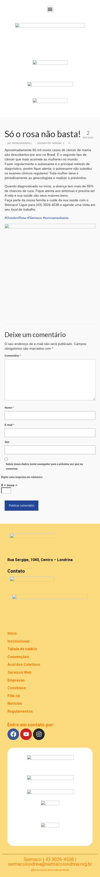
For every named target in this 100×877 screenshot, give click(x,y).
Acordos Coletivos (23, 664)
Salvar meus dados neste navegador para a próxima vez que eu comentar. (44, 466)
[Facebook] (13, 734)
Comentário (13, 355)
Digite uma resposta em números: (22, 477)
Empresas (16, 680)
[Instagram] (39, 734)
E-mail (9, 424)
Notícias (56, 143)
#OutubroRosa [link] (15, 218)
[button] (50, 9)
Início (12, 633)
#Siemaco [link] (34, 218)
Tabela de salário (22, 649)
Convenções (18, 657)
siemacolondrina (21, 143)
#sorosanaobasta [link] (55, 218)
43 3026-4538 (59, 859)
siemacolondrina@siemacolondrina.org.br (50, 864)
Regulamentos (20, 711)
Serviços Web (19, 672)
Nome (9, 407)
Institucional (18, 641)
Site (7, 442)
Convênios (16, 688)
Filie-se (13, 696)
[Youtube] (26, 734)
